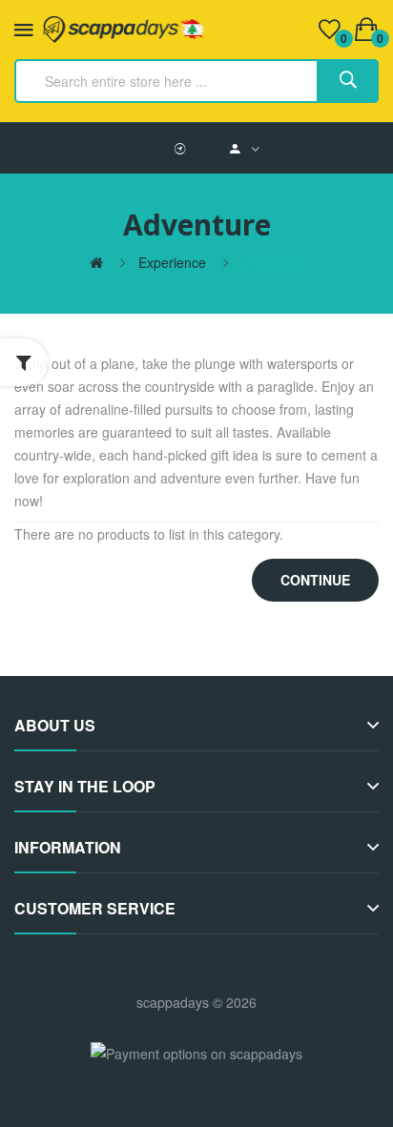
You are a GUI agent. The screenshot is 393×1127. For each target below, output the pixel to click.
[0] (330, 29)
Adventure (272, 262)
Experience (172, 262)
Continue (315, 579)
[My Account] (244, 148)
